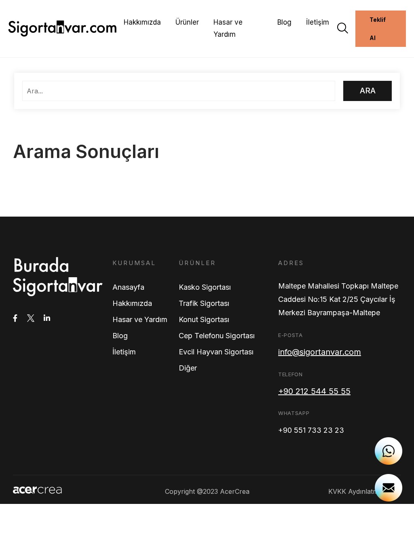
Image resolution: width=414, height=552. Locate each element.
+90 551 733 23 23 (311, 430)
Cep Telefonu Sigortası (217, 335)
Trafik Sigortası (204, 303)
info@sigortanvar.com (319, 352)
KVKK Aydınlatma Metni (364, 491)
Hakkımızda (142, 22)
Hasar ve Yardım (228, 28)
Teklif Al (378, 28)
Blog (284, 22)
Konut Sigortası (204, 319)
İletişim (317, 22)
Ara (368, 90)
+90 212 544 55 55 (314, 391)
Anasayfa (128, 287)
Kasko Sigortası (205, 287)
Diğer (188, 368)
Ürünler (187, 22)
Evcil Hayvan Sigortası (216, 352)
